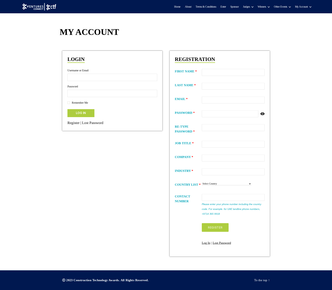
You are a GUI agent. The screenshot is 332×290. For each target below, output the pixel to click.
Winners (262, 6)
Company (184, 157)
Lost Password (92, 123)
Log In (206, 243)
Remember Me (80, 102)
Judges (246, 6)
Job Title (184, 143)
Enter (223, 6)
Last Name (185, 85)
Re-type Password (185, 129)
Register (73, 123)
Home (177, 6)
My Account (301, 6)
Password (72, 86)
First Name (186, 71)
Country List (188, 184)
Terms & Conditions (206, 6)
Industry (184, 171)
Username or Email (78, 70)
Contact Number (182, 199)
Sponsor (234, 6)
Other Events (280, 6)
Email (181, 99)
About (188, 6)
